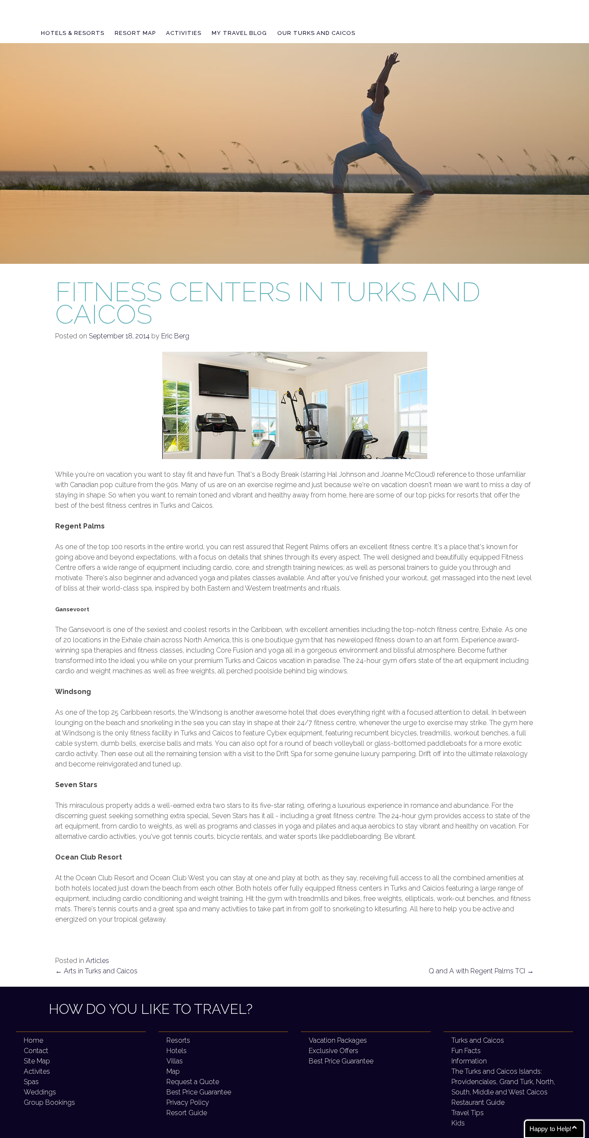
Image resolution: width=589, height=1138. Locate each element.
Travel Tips (467, 1113)
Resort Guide (186, 1113)
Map (173, 1071)
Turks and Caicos (477, 1040)
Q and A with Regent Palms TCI (481, 971)
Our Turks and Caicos (316, 33)
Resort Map (135, 33)
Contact (36, 1051)
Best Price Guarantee (198, 1092)
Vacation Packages (338, 1040)
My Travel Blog (239, 33)
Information (469, 1061)
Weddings (40, 1092)
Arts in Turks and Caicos (96, 971)
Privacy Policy (187, 1102)
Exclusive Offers (333, 1051)
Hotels (176, 1051)
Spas (31, 1082)
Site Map (37, 1061)
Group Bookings (49, 1102)
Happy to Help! (550, 1128)
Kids (458, 1123)
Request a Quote (192, 1082)
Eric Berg (175, 336)
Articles (97, 961)
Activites (37, 1071)
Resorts (178, 1040)
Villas (174, 1061)
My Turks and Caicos (111, 18)
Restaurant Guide (477, 1102)
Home (33, 1040)
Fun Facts (466, 1051)
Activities (183, 33)
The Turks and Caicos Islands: (503, 1081)
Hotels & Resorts (72, 33)
